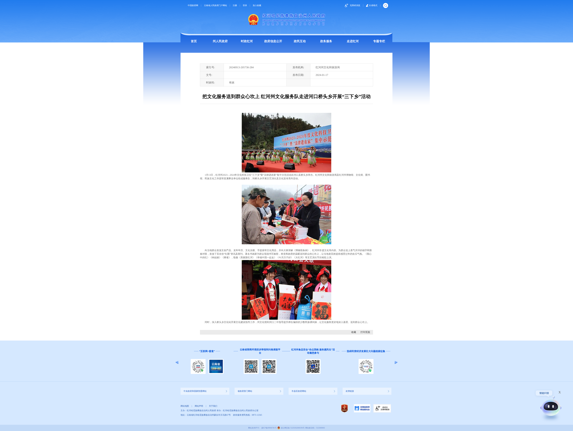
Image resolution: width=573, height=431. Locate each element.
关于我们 (213, 406)
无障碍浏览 (355, 5)
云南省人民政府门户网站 (215, 5)
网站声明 (199, 406)
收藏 (353, 332)
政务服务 (326, 41)
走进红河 (353, 41)
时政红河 (247, 41)
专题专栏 (379, 41)
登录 (245, 5)
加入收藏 (257, 5)
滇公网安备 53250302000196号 (293, 428)
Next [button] (396, 362)
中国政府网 (193, 5)
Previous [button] (176, 362)
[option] (207, 362)
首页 (194, 41)
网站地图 (185, 406)
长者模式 (373, 5)
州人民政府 (220, 41)
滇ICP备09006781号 (269, 428)
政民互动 (300, 41)
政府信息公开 (273, 41)
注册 (235, 5)
